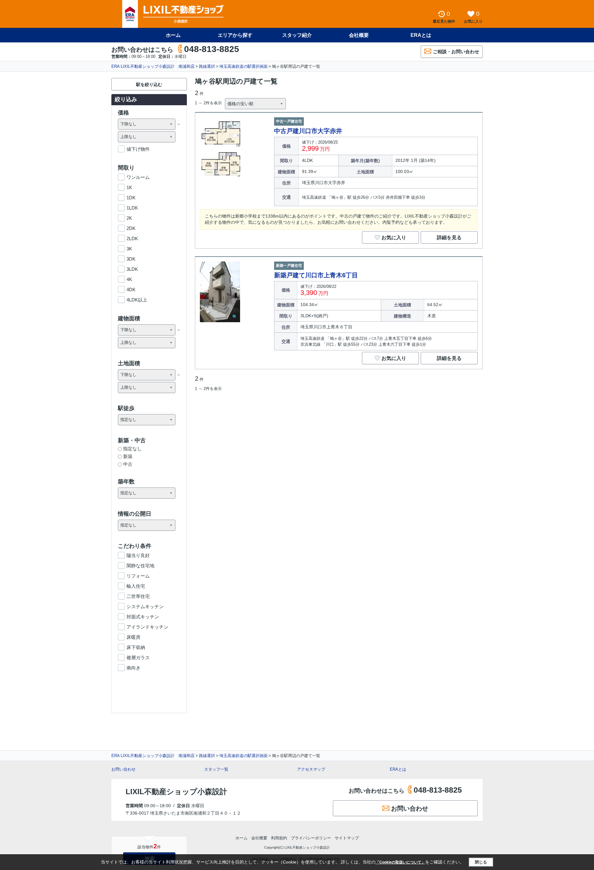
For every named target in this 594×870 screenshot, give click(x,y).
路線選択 (207, 66)
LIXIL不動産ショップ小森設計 (176, 791)
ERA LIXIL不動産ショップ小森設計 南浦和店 (153, 66)
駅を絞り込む (149, 84)
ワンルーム (138, 177)
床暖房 (133, 637)
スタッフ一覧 (216, 769)
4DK (131, 289)
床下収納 (136, 647)
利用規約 (279, 838)
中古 (127, 464)
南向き (133, 667)
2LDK (132, 238)
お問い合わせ (123, 769)
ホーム (173, 35)
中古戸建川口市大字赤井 (308, 131)
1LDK (132, 207)
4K (129, 279)
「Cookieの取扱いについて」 (400, 862)
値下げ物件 (138, 149)
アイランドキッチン (147, 627)
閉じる (481, 862)
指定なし (132, 448)
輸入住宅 (136, 586)
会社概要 (359, 35)
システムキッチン (145, 606)
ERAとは (421, 35)
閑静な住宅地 (140, 565)
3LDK (132, 269)
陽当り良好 (138, 555)
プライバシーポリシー (311, 838)
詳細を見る (449, 237)
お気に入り (393, 237)
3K (129, 248)
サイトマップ (347, 838)
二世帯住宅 (138, 596)
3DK (131, 259)
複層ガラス (138, 657)
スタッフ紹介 (297, 35)
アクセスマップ (311, 769)
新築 (127, 456)
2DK (131, 228)
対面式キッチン (143, 616)
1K (129, 187)
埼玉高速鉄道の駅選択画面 (243, 66)
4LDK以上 (137, 299)
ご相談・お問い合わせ (456, 51)
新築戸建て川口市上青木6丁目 (316, 275)
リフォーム (138, 575)
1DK (131, 197)
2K (129, 218)
